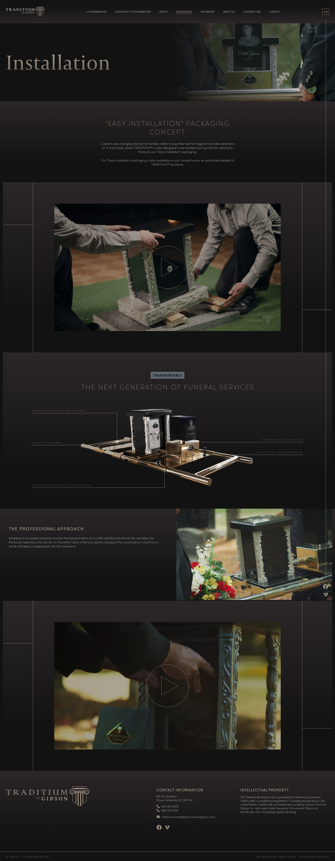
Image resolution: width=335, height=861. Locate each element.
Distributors (252, 11)
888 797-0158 (169, 810)
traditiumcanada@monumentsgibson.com (188, 817)
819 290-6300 (170, 806)
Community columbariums (133, 11)
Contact (275, 11)
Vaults (163, 11)
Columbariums (96, 11)
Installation (184, 11)
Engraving (208, 11)
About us (229, 11)
